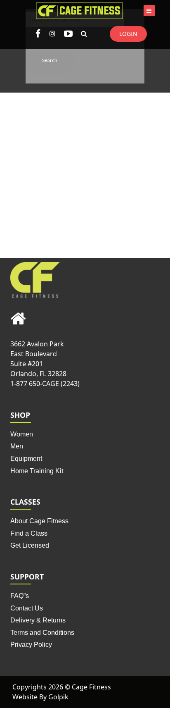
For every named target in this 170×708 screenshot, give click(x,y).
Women (21, 434)
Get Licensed (29, 545)
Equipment (26, 458)
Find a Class (28, 533)
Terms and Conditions (42, 632)
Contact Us (26, 608)
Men (16, 446)
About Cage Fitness (39, 520)
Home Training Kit (36, 470)
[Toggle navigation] (149, 10)
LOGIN (128, 34)
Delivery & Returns (38, 620)
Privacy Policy (31, 644)
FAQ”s (19, 595)
